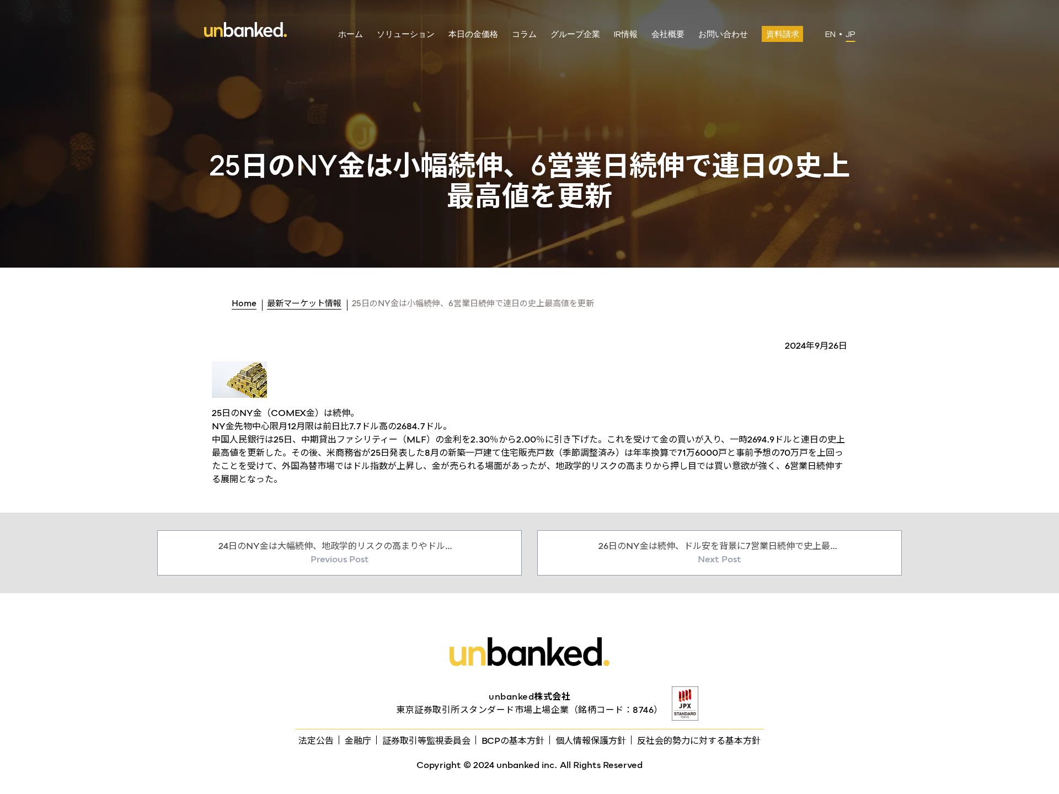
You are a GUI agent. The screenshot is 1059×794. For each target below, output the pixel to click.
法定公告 (316, 741)
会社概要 (667, 34)
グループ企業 (575, 34)
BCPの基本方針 (513, 741)
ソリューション (406, 34)
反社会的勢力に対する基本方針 (699, 741)
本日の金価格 (473, 34)
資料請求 (782, 34)
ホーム (350, 34)
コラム (524, 34)
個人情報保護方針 (590, 741)
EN (830, 34)
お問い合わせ (723, 34)
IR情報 (626, 34)
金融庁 (358, 741)
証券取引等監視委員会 (426, 741)
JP (850, 34)
